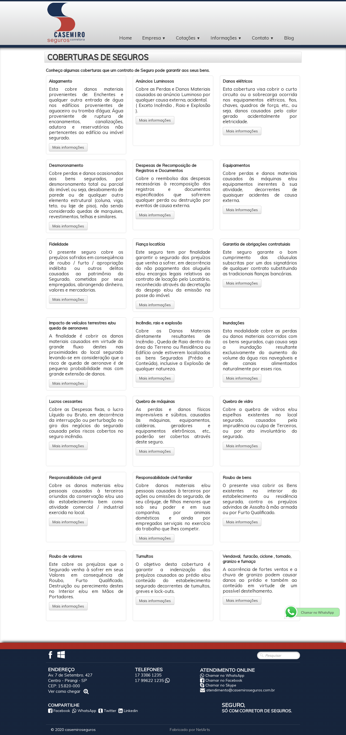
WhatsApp (87, 710)
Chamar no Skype (220, 685)
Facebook (62, 710)
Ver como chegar (64, 691)
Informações (226, 38)
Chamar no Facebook (223, 680)
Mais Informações (242, 209)
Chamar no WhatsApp (224, 675)
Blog (289, 38)
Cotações (188, 38)
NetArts (203, 729)
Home (125, 38)
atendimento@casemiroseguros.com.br (240, 690)
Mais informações (68, 147)
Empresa (154, 38)
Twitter (110, 710)
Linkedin (131, 710)
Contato (263, 38)
